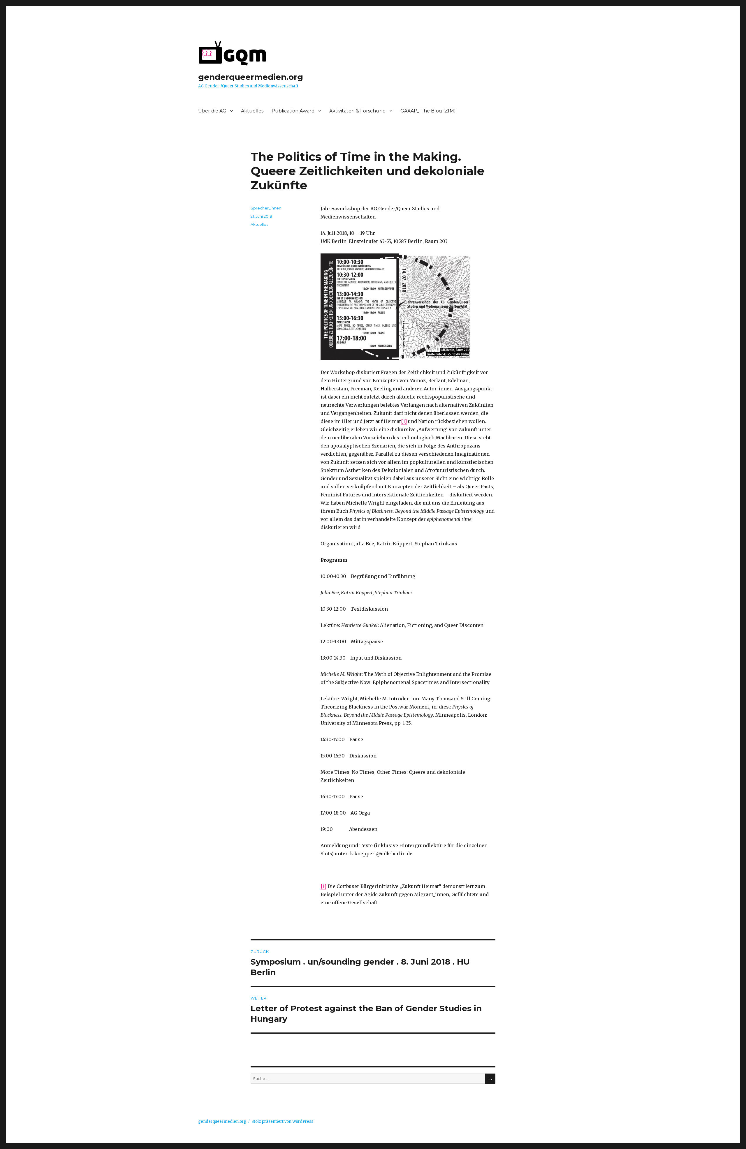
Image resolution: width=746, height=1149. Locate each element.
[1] (404, 421)
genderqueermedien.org (250, 77)
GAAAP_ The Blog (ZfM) (428, 111)
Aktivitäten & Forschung (357, 111)
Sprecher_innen (266, 208)
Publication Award (293, 111)
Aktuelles (252, 111)
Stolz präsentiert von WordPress (282, 1121)
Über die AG (212, 111)
